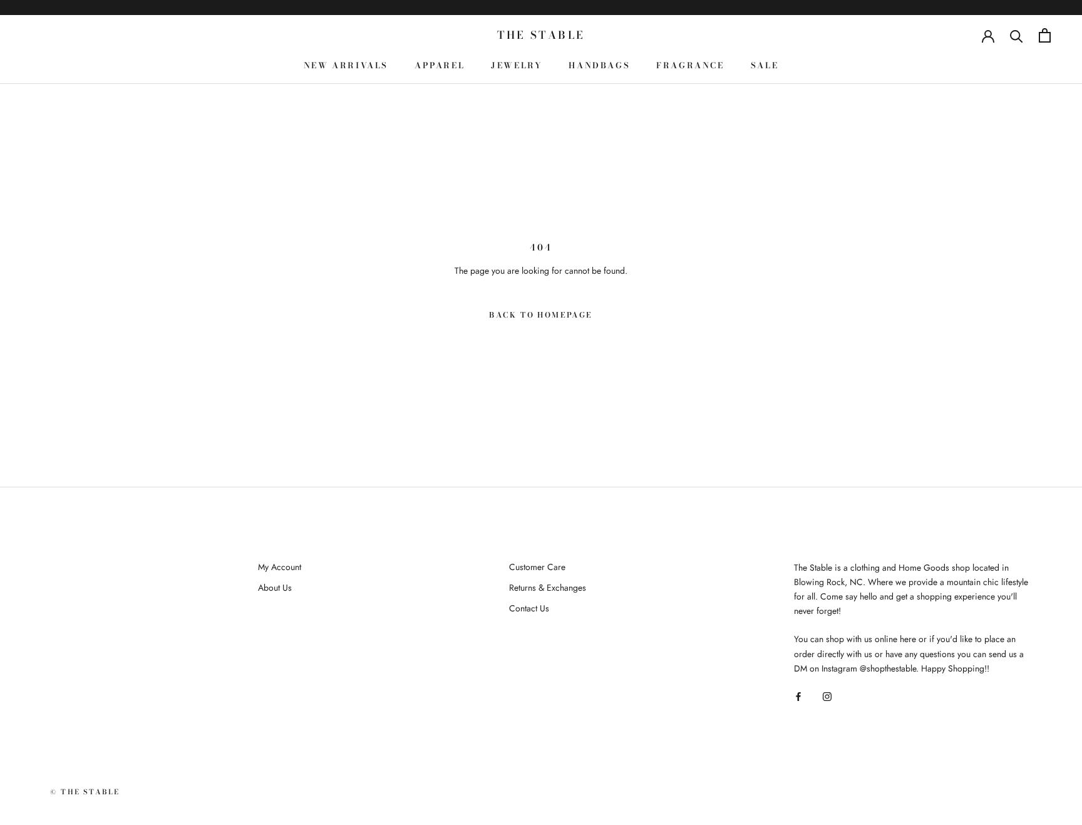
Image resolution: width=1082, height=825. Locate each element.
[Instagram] (827, 695)
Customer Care (537, 567)
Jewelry (516, 65)
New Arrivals (346, 65)
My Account (279, 567)
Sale (764, 65)
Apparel (440, 65)
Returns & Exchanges (547, 587)
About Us (275, 587)
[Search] (1016, 35)
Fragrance (690, 65)
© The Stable (85, 792)
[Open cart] (1045, 35)
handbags (599, 65)
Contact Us (529, 608)
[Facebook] (798, 695)
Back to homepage (540, 315)
